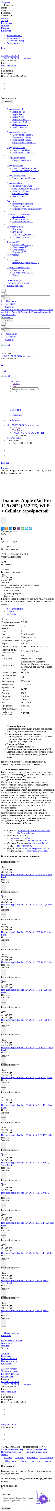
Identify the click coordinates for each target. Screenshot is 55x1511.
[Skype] (26, 528)
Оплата (10, 611)
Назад (16, 383)
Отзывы (5, 1346)
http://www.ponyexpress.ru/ (37, 848)
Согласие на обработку (12, 1449)
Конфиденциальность (36, 1452)
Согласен (6, 1508)
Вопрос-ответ (13, 43)
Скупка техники (9, 1361)
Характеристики (15, 609)
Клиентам (6, 1363)
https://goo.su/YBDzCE (37, 851)
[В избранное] (3, 518)
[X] (14, 528)
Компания (6, 1335)
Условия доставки (15, 38)
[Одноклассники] (6, 528)
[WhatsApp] (22, 528)
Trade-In (5, 1353)
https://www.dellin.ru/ (37, 843)
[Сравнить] (3, 522)
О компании (7, 1343)
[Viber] (18, 528)
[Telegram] (30, 528)
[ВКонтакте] (3, 528)
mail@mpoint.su (8, 65)
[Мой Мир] (10, 528)
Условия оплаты (14, 35)
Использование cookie (11, 1452)
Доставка (11, 614)
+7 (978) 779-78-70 (10, 55)
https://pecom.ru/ (24, 846)
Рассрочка (6, 1356)
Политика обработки (37, 1449)
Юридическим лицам (11, 1340)
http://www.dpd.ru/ (25, 833)
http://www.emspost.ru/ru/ (18, 838)
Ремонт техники (9, 1358)
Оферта (4, 1454)
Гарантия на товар (15, 40)
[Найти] (7, 297)
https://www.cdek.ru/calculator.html (34, 830)
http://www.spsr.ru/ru (37, 840)
